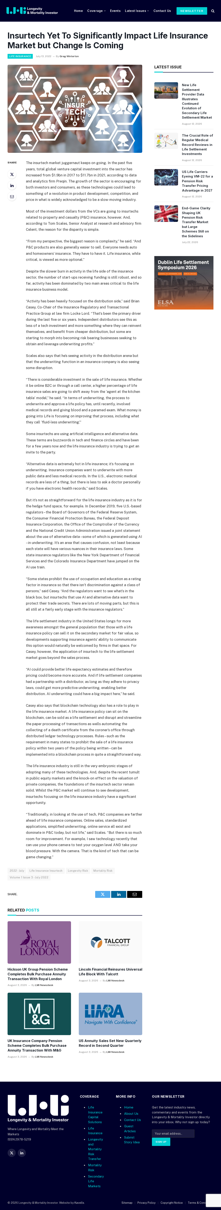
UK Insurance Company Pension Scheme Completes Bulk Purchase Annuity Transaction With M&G (37, 1045)
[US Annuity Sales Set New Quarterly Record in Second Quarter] (110, 1014)
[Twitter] (12, 174)
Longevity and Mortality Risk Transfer (95, 1149)
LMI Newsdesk (44, 985)
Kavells (79, 1202)
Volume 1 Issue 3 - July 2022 (29, 877)
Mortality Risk (102, 870)
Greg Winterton (69, 56)
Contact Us (162, 11)
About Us (131, 1113)
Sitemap (127, 1202)
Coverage (95, 11)
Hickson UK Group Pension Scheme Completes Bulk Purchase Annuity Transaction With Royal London (38, 974)
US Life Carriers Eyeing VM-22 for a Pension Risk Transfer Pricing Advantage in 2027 (197, 181)
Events (115, 11)
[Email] (12, 196)
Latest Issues (135, 11)
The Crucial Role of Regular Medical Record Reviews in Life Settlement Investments (197, 144)
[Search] (212, 11)
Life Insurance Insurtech (46, 870)
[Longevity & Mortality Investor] (37, 11)
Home (78, 11)
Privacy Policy (146, 1202)
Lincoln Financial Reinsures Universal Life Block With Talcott (110, 971)
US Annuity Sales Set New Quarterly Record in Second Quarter (110, 1043)
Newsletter (191, 11)
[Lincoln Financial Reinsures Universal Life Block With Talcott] (110, 942)
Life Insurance (20, 56)
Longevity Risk (78, 870)
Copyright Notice (172, 1202)
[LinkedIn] (12, 185)
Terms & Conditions (200, 1202)
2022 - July (17, 870)
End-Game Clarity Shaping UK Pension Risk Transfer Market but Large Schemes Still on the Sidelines (196, 222)
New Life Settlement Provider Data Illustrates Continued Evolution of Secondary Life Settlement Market (197, 101)
